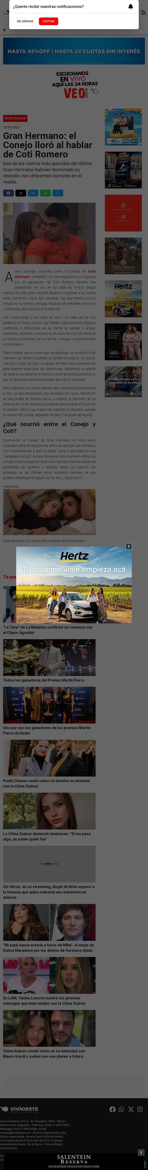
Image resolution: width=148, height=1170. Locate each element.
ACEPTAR (48, 21)
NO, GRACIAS (25, 21)
